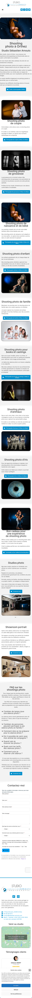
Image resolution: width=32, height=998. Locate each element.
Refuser (16, 989)
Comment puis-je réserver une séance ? (13, 752)
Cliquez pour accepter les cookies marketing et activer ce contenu (16, 937)
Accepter (16, 985)
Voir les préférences (16, 994)
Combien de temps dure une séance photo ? (14, 712)
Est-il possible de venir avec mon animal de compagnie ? (16, 737)
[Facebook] (21, 10)
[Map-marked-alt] (27, 10)
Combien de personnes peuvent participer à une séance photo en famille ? (13, 726)
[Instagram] (24, 10)
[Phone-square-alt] (29, 10)
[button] (30, 970)
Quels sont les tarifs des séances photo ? (12, 747)
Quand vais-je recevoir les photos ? (12, 742)
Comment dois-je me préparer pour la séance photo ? (16, 732)
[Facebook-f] (14, 896)
